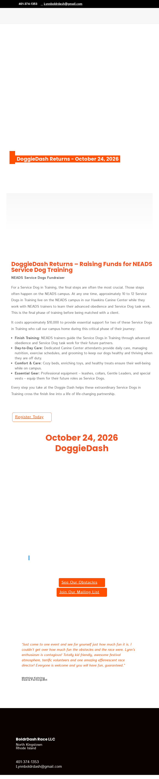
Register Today (29, 417)
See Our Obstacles (79, 582)
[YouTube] (104, 3)
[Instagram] (109, 3)
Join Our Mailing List (79, 592)
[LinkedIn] (98, 3)
